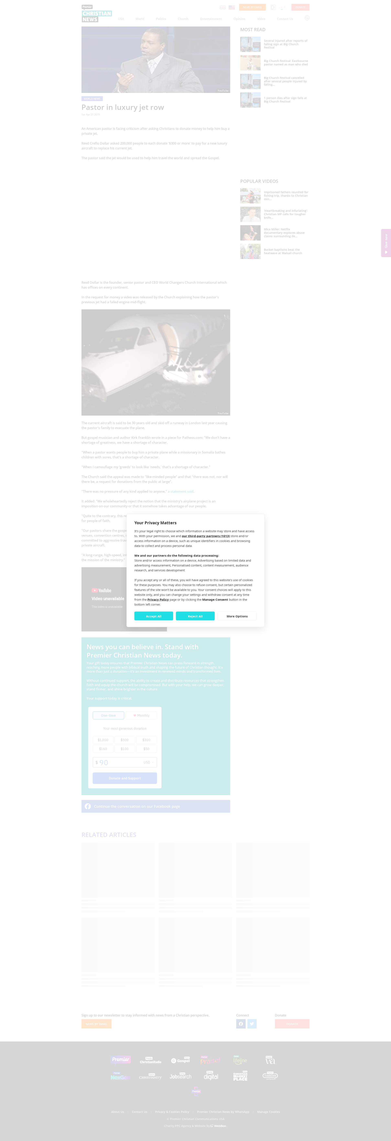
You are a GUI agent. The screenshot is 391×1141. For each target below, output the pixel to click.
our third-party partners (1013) (206, 536)
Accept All (153, 616)
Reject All (195, 616)
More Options (237, 616)
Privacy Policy (158, 599)
